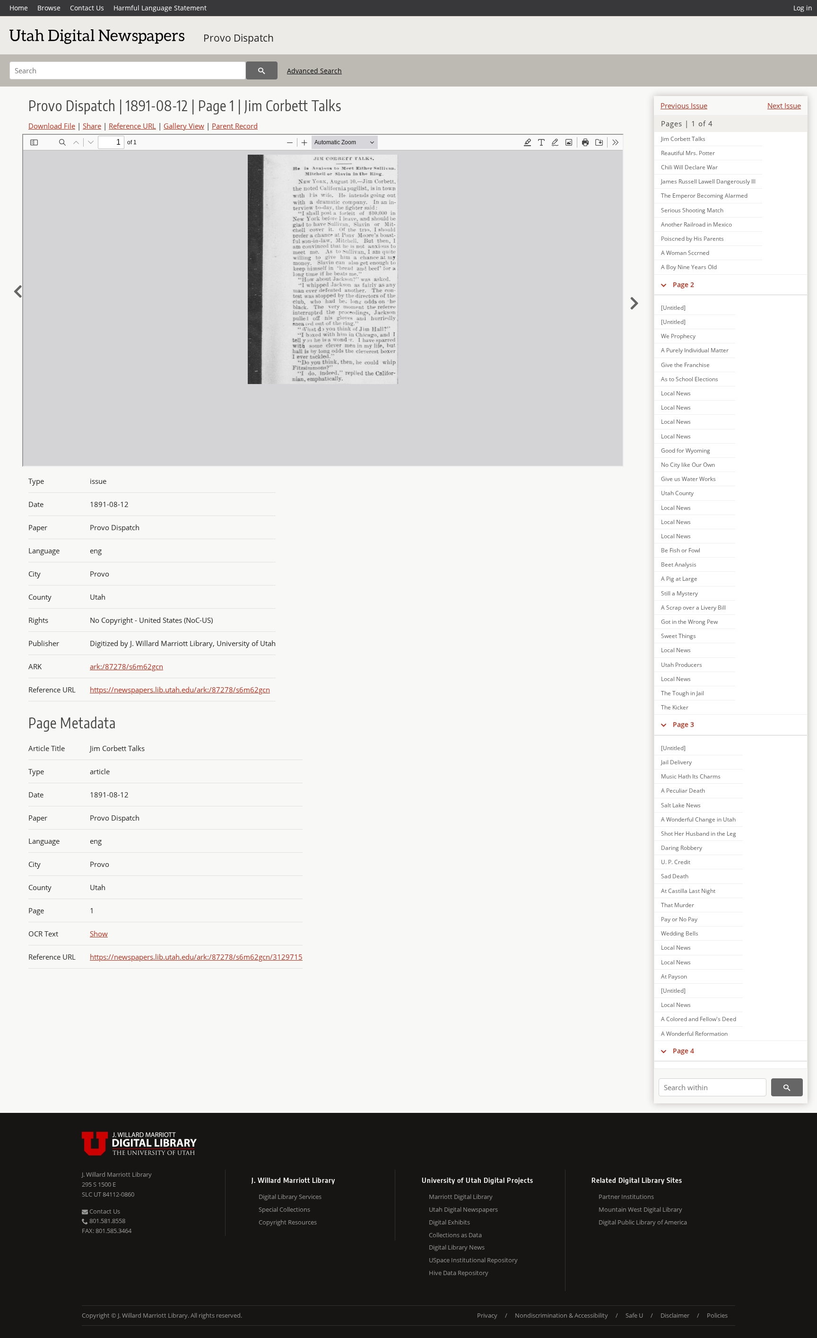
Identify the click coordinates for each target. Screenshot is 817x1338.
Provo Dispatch (238, 37)
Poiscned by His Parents (692, 239)
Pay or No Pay (679, 919)
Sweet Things (678, 636)
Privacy (487, 1315)
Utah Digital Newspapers (463, 1209)
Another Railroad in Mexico (696, 224)
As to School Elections (689, 379)
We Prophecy (678, 336)
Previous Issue (684, 105)
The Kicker (674, 707)
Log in (802, 7)
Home (18, 7)
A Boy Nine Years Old (689, 267)
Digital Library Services (290, 1196)
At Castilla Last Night (688, 891)
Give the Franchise (685, 365)
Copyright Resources (288, 1222)
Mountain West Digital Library (640, 1209)
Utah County (677, 493)
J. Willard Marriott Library (117, 1174)
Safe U (634, 1315)
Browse (49, 7)
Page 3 (683, 724)
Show (99, 933)
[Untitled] (673, 308)
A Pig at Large (679, 579)
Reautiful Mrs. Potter (688, 153)
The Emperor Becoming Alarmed (704, 196)
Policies (717, 1315)
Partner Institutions (626, 1196)
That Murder (677, 905)
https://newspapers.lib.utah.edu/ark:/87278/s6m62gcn (180, 689)
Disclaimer (675, 1315)
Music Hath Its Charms (691, 776)
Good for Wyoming (685, 450)
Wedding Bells (679, 933)
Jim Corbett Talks (683, 139)
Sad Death (674, 876)
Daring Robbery (681, 848)
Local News (676, 393)
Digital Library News (457, 1247)
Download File (51, 126)
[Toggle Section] (663, 284)
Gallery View (184, 126)
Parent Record (235, 126)
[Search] (262, 70)
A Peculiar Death (683, 791)
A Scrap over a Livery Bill (693, 607)
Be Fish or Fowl (680, 550)
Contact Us (87, 7)
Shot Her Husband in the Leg (698, 834)
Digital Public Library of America (643, 1222)
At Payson (674, 976)
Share (92, 126)
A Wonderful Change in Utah (698, 819)
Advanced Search (314, 70)
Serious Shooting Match (692, 210)
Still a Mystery (679, 593)
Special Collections (284, 1209)
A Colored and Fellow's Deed (698, 1019)
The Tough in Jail (682, 693)
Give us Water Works (688, 479)
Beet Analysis (678, 564)
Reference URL (132, 126)
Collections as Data (455, 1235)
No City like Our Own (688, 465)
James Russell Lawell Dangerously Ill (708, 181)
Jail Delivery (676, 762)
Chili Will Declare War (689, 167)
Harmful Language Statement (160, 7)
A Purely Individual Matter (695, 350)
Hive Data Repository (458, 1272)
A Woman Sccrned (685, 253)
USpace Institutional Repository (473, 1260)
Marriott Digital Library (461, 1196)
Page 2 (683, 284)
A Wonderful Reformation (694, 1034)
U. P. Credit (675, 862)
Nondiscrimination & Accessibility (561, 1315)
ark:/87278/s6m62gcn (126, 666)
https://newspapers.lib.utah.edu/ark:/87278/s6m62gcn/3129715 (196, 957)
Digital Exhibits (449, 1222)
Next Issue (784, 105)
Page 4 (683, 1050)
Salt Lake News (681, 805)
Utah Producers (681, 665)
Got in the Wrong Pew (689, 622)
